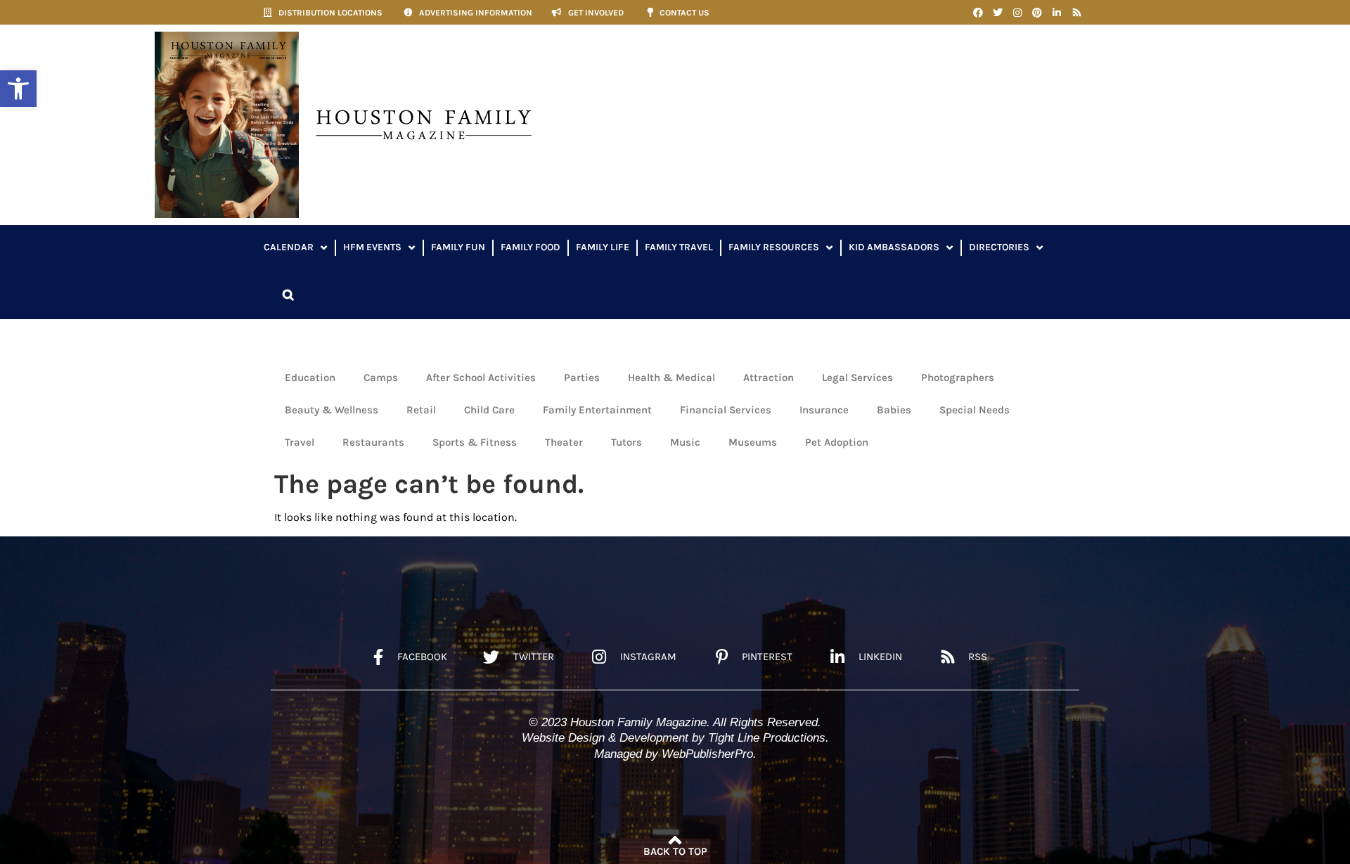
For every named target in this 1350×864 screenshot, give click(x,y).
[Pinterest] (1037, 12)
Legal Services (857, 377)
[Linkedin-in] (1057, 12)
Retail (421, 410)
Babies (894, 410)
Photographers (957, 377)
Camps (381, 377)
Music (685, 442)
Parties (582, 377)
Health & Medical (671, 377)
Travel (299, 442)
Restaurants (373, 442)
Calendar (289, 247)
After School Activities (481, 377)
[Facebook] (978, 12)
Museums (752, 442)
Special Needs (974, 410)
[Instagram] (1017, 12)
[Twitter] (998, 12)
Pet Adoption (836, 442)
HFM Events (372, 247)
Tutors (626, 442)
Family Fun (458, 247)
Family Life (602, 247)
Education (310, 377)
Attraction (768, 377)
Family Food (530, 247)
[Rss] (1076, 12)
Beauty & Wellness (331, 410)
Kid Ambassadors (894, 247)
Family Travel (679, 247)
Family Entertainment (597, 410)
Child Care (489, 410)
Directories (999, 247)
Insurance (824, 410)
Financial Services (725, 410)
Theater (564, 442)
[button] (18, 88)
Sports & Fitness (474, 442)
